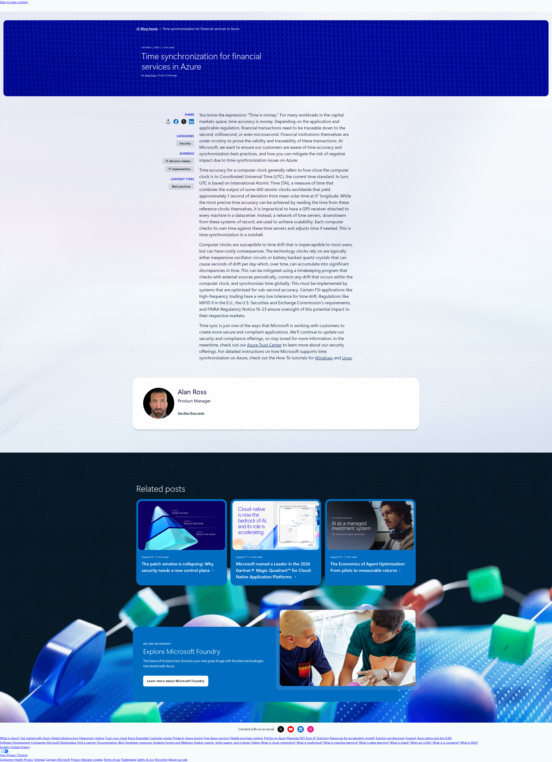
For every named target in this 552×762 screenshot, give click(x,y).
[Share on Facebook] (176, 121)
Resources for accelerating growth (352, 738)
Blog (121, 742)
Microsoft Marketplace (62, 742)
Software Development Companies (23, 742)
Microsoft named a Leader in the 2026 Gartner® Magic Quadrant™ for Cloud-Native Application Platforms (274, 570)
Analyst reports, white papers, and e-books (222, 742)
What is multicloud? (309, 742)
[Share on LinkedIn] (191, 121)
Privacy (76, 759)
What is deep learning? (374, 742)
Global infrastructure (64, 738)
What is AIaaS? (399, 742)
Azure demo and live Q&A (434, 738)
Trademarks (128, 759)
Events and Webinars (179, 742)
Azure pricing (194, 738)
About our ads (177, 759)
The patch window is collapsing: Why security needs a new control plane (177, 567)
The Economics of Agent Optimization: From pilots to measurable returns (367, 567)
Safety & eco (145, 759)
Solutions (323, 738)
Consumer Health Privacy (16, 759)
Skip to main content (14, 2)
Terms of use (112, 759)
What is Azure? (10, 738)
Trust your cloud (116, 738)
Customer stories (160, 738)
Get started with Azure (35, 738)
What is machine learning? (340, 742)
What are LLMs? (421, 742)
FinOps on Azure (275, 738)
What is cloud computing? (278, 742)
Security (185, 143)
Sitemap (39, 759)
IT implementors (180, 169)
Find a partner (86, 742)
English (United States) (15, 747)
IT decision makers (178, 161)
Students (159, 742)
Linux (347, 357)
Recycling (161, 759)
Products (179, 738)
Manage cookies (92, 759)
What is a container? (446, 742)
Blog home (149, 29)
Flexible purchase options (246, 738)
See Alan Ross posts (191, 413)
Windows (324, 357)
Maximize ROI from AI (301, 738)
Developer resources (138, 742)
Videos (255, 742)
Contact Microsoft (58, 759)
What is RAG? (469, 742)
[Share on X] (183, 121)
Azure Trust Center (264, 345)
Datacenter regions (91, 738)
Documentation (107, 742)
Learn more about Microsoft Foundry (175, 681)
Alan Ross (150, 75)
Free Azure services (216, 738)
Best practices (181, 186)
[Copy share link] (168, 121)
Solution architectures (390, 738)
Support (411, 738)
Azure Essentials (138, 738)
